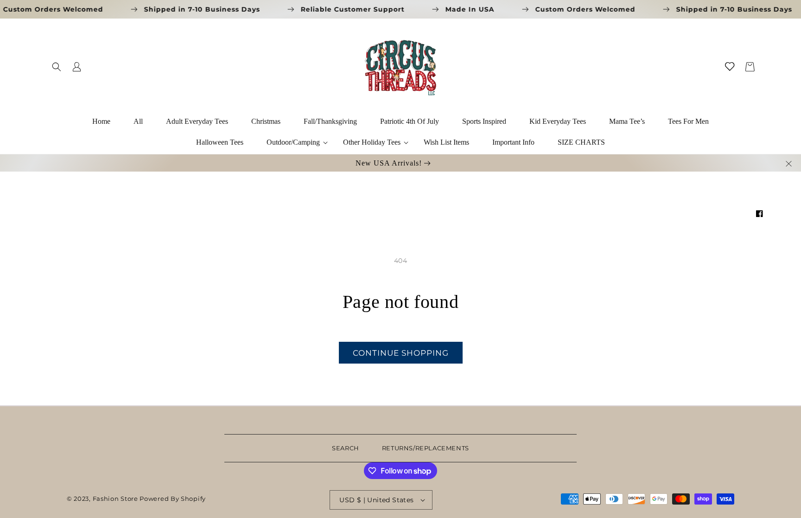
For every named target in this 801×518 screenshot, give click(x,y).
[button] (56, 67)
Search (345, 448)
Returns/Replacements (425, 448)
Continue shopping (401, 353)
